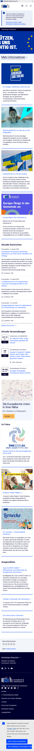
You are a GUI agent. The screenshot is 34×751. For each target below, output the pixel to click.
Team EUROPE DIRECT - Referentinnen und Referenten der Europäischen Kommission (15, 570)
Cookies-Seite (11, 728)
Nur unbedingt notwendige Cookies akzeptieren (20, 747)
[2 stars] (4, 644)
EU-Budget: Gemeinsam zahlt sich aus (16, 87)
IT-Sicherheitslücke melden (9, 695)
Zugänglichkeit (5, 712)
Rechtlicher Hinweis (7, 709)
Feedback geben (10, 649)
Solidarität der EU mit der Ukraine (15, 174)
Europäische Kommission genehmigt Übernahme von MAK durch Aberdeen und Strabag (16, 254)
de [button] (22, 6)
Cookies (4, 702)
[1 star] (3, 644)
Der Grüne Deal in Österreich (13, 615)
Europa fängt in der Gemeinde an (14, 217)
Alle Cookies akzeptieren (17, 741)
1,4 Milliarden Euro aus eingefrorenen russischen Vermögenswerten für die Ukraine (14, 284)
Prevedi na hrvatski (11, 22)
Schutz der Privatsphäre (9, 705)
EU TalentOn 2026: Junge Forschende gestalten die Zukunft (19, 341)
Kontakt (3, 691)
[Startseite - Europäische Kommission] (5, 5)
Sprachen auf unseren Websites (11, 698)
